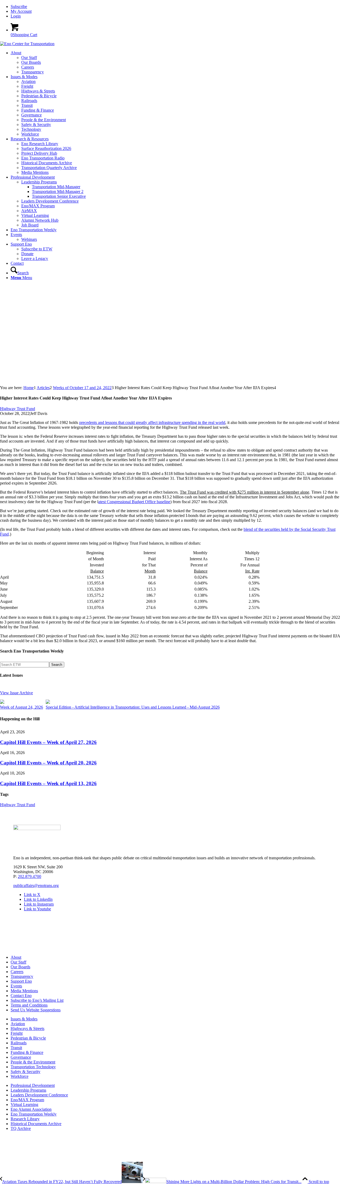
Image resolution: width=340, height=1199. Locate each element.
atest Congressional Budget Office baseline (134, 501)
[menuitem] (175, 6)
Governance (21, 1057)
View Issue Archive (16, 693)
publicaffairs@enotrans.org (36, 885)
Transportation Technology (33, 1067)
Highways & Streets (27, 1028)
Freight (17, 1033)
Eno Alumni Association (31, 1109)
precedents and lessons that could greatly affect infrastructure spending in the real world (152, 422)
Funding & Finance (27, 1052)
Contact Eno (21, 995)
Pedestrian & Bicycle (28, 1038)
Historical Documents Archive (36, 1123)
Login (16, 16)
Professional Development (33, 1085)
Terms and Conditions (29, 1005)
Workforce (19, 1076)
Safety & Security (25, 1071)
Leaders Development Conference (39, 1095)
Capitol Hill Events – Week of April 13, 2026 (48, 783)
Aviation (18, 1023)
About (16, 957)
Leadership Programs (28, 1090)
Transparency (22, 976)
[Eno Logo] (27, 43)
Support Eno (21, 981)
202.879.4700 (29, 876)
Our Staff (18, 962)
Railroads (19, 1043)
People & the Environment (33, 1062)
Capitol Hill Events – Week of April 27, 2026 (48, 742)
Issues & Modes (24, 1019)
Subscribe (19, 6)
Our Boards (20, 967)
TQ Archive (21, 1128)
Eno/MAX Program (27, 1099)
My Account (21, 11)
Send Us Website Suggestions (36, 1010)
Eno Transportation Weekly (34, 1114)
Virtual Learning (24, 1104)
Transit (16, 1047)
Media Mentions (24, 990)
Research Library (25, 1119)
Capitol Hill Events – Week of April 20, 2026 (48, 762)
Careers (17, 971)
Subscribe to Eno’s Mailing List (37, 1000)
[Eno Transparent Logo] (37, 828)
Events (16, 986)
